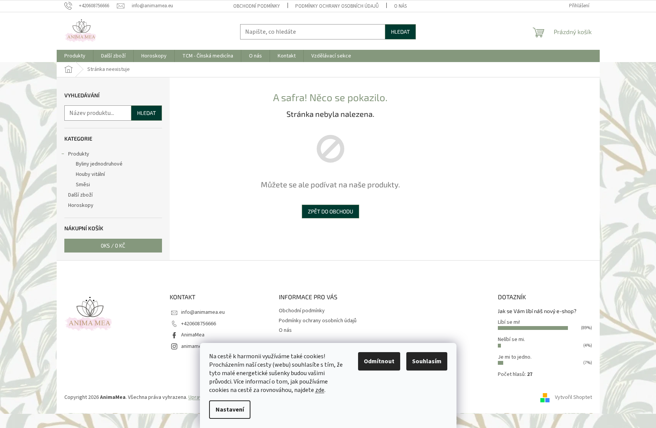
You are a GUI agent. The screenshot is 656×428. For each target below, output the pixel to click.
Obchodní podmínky (256, 6)
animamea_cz (197, 346)
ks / (113, 245)
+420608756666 (198, 324)
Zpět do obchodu (330, 211)
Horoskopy (80, 205)
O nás (400, 6)
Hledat (400, 31)
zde (319, 390)
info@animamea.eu (203, 312)
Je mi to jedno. (515, 357)
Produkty (78, 154)
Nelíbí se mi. (511, 339)
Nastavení (230, 409)
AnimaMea (192, 335)
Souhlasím (427, 361)
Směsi (83, 185)
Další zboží (80, 195)
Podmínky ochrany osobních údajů (337, 6)
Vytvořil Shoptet (573, 397)
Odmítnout (379, 361)
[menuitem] (75, 56)
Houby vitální (90, 174)
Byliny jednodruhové (99, 164)
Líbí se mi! (509, 322)
